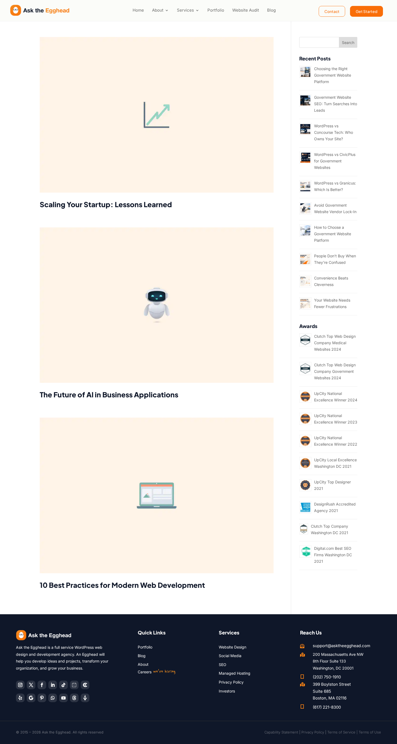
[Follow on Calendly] (74, 685)
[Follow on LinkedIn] (52, 685)
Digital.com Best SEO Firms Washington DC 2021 (333, 555)
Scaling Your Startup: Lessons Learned (106, 204)
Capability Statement (281, 732)
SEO (222, 664)
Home (138, 10)
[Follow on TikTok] (63, 685)
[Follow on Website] (85, 698)
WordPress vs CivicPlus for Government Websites (334, 161)
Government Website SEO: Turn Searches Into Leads (335, 103)
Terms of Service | (343, 732)
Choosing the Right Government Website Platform (332, 75)
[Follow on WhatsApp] (52, 698)
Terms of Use (370, 732)
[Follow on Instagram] (20, 685)
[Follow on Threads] (74, 698)
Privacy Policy (231, 682)
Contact (331, 11)
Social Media (230, 655)
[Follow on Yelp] (20, 698)
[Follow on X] (31, 685)
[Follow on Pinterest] (42, 698)
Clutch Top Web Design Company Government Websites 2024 (335, 371)
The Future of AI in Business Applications (109, 394)
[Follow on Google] (31, 698)
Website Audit (245, 10)
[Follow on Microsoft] (85, 685)
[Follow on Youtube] (63, 698)
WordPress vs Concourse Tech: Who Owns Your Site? (333, 132)
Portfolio (215, 10)
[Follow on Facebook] (42, 685)
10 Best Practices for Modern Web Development (122, 585)
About (157, 10)
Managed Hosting (234, 673)
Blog (271, 10)
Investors (227, 691)
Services (185, 10)
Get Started (366, 11)
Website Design (232, 647)
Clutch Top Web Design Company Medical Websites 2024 (335, 342)
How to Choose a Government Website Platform (332, 234)
